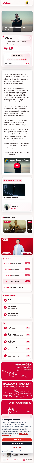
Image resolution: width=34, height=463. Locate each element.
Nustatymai (17, 447)
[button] (17, 60)
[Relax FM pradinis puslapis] (7, 3)
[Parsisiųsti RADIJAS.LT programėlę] (27, 2)
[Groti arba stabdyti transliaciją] (4, 455)
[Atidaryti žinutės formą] (17, 371)
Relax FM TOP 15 (10, 295)
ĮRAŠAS (27, 263)
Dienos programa (10, 259)
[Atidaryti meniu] (31, 2)
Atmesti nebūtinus (17, 443)
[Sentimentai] (27, 459)
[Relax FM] (6, 459)
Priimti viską (17, 440)
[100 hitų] (17, 459)
